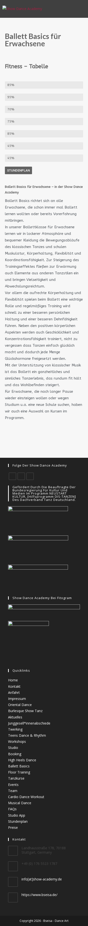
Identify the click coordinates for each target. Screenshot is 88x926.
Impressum (17, 698)
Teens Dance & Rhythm (27, 735)
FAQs (12, 809)
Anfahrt (14, 692)
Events (13, 784)
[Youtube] (30, 476)
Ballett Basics (19, 766)
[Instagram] (21, 476)
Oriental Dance (20, 704)
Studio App (16, 815)
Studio (13, 747)
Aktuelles (15, 717)
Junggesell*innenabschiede (29, 723)
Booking (14, 754)
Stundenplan (18, 821)
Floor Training (19, 772)
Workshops (17, 741)
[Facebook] (12, 476)
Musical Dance (19, 803)
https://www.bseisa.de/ (39, 894)
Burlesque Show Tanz (25, 710)
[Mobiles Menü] (83, 8)
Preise (13, 827)
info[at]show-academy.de (42, 879)
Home (13, 680)
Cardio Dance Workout (26, 796)
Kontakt (14, 686)
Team (12, 790)
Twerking (15, 729)
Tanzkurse (16, 778)
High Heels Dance (22, 760)
